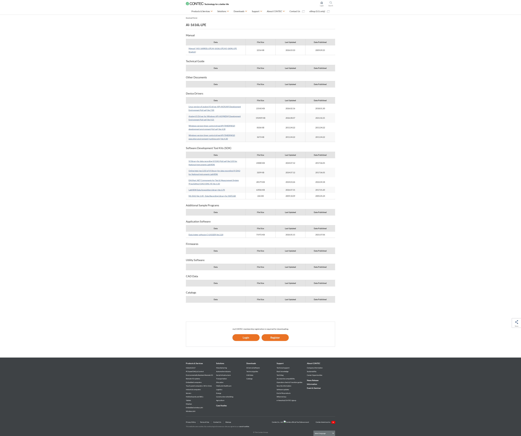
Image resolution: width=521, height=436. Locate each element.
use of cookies (244, 426)
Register (275, 337)
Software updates (283, 389)
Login (246, 337)
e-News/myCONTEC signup (286, 400)
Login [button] (323, 4)
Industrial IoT (191, 368)
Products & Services (194, 363)
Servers (188, 393)
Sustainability (311, 371)
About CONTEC (313, 363)
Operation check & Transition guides (289, 382)
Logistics (219, 389)
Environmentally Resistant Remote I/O (199, 375)
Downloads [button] (240, 11)
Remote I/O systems (193, 379)
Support (280, 363)
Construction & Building (224, 397)
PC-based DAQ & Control (195, 371)
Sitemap (228, 422)
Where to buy (281, 397)
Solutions (220, 363)
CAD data (249, 375)
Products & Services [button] (202, 11)
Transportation (221, 379)
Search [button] (331, 4)
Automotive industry (223, 371)
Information (312, 384)
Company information (315, 368)
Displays (189, 404)
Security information (284, 386)
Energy (218, 393)
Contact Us (295, 11)
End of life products (283, 393)
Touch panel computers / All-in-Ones (199, 386)
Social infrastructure (223, 375)
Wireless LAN (190, 411)
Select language (320, 433)
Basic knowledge (282, 371)
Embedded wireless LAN (194, 408)
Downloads (251, 363)
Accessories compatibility (286, 379)
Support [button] (257, 11)
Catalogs (249, 379)
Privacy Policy (191, 422)
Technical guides (252, 371)
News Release (312, 380)
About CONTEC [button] (276, 11)
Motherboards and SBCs (194, 397)
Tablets (188, 400)
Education (219, 382)
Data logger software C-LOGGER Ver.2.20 (206, 234)
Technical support (283, 368)
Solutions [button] (223, 11)
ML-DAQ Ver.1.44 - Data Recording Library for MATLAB (212, 196)
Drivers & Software (253, 368)
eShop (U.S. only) (317, 11)
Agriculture (220, 400)
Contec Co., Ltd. (278, 422)
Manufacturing (221, 368)
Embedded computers (194, 382)
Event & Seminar (314, 388)
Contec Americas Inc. (323, 422)
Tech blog (280, 375)
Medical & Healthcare (223, 386)
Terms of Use (204, 422)
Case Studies (221, 405)
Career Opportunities (314, 375)
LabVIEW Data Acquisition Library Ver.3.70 (207, 190)
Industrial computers (193, 389)
